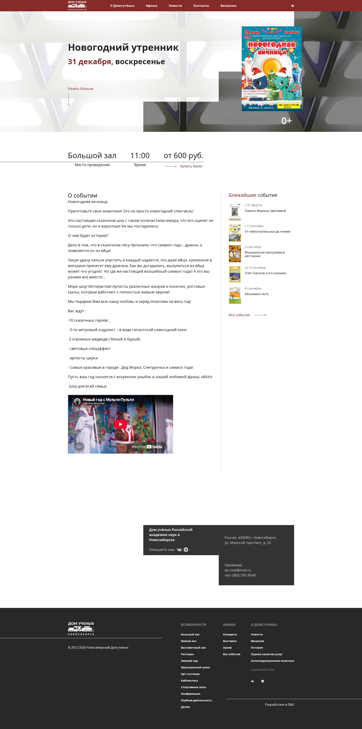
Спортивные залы (193, 687)
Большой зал (190, 634)
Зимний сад (189, 661)
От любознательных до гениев (267, 231)
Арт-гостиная (190, 674)
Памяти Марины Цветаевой (265, 210)
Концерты (230, 634)
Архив (227, 647)
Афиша (151, 6)
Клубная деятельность (196, 700)
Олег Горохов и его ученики (265, 273)
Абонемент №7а (256, 294)
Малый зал (188, 641)
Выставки (230, 641)
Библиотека (189, 680)
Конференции (190, 693)
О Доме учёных (122, 6)
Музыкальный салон (195, 667)
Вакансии (228, 6)
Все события (231, 654)
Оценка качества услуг (267, 654)
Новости (175, 6)
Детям (185, 707)
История (257, 647)
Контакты (201, 6)
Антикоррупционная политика (272, 661)
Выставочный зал (193, 647)
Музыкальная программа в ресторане (265, 254)
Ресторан (187, 654)
